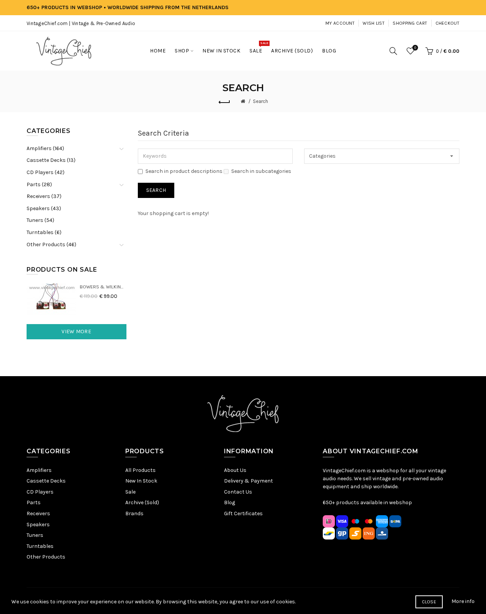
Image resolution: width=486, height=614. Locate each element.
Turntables (40, 546)
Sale (130, 492)
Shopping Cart (410, 23)
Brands (134, 513)
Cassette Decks (46, 481)
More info (463, 601)
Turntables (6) (44, 232)
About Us (235, 470)
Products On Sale (62, 269)
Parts (34, 502)
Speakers (38, 524)
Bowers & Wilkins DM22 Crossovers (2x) (103, 287)
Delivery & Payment (248, 481)
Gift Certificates (243, 513)
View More (76, 331)
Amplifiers (39, 470)
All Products (140, 470)
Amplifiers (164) (45, 148)
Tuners (35, 535)
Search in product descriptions (183, 171)
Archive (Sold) (142, 502)
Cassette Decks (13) (51, 160)
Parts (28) (39, 184)
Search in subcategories (261, 171)
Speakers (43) (44, 208)
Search (260, 101)
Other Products (46, 557)
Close (429, 602)
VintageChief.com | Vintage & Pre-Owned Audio (81, 23)
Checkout (447, 23)
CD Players (40, 492)
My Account (340, 23)
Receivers (38, 513)
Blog (229, 502)
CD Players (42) (46, 172)
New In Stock (141, 481)
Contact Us (238, 492)
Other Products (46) (51, 244)
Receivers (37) (44, 196)
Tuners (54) (40, 220)
